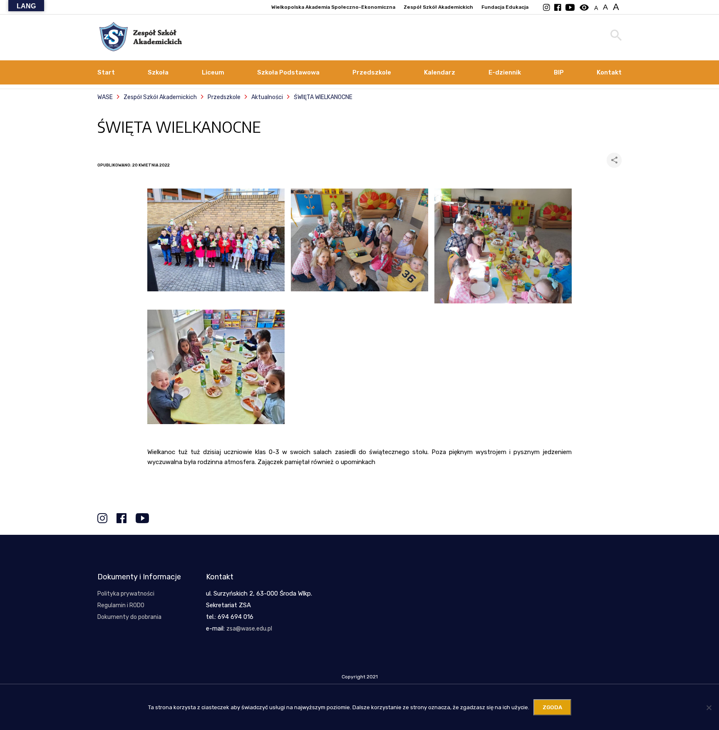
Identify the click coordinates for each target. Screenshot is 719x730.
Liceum (213, 72)
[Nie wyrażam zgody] (708, 707)
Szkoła (158, 72)
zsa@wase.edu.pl (249, 628)
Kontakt (609, 72)
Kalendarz (439, 72)
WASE (105, 97)
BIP (559, 72)
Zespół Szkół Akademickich (438, 7)
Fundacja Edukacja (504, 7)
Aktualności (267, 97)
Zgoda (552, 707)
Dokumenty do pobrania (129, 617)
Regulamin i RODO (120, 605)
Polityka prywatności (125, 593)
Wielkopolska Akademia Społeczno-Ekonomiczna (333, 7)
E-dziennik (504, 72)
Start (106, 72)
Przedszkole (371, 72)
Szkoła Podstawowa (288, 72)
